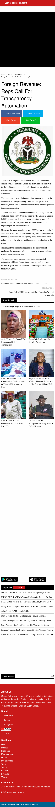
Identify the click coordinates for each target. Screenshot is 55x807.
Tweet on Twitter (34, 113)
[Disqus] (27, 465)
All (52, 676)
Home (3, 74)
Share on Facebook (12, 113)
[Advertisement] (27, 39)
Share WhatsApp (31, 120)
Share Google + (11, 120)
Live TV (20, 587)
